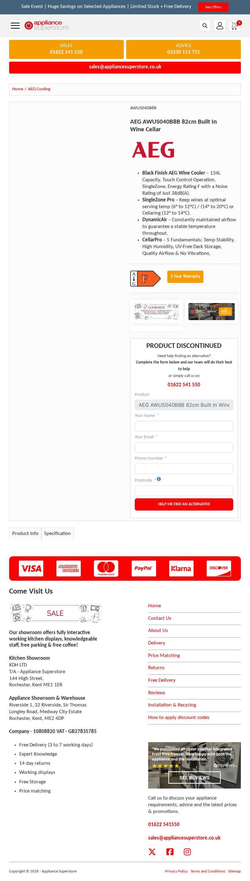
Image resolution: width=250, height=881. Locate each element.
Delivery (156, 643)
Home (154, 606)
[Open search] (205, 25)
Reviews (156, 693)
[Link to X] (152, 852)
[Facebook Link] (169, 852)
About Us (158, 630)
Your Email (144, 437)
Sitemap (234, 871)
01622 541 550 (66, 52)
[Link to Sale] (55, 613)
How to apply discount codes (178, 717)
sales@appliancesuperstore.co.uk (125, 67)
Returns (156, 668)
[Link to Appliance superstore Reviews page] (194, 765)
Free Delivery (162, 680)
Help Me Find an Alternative (184, 504)
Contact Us (159, 618)
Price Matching (164, 655)
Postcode (143, 480)
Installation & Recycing (172, 705)
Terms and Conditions (208, 871)
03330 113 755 (183, 52)
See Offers (213, 7)
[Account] (220, 26)
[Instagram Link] (187, 852)
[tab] (25, 534)
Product (142, 394)
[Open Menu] (15, 26)
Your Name (145, 415)
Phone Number (149, 458)
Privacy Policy (176, 871)
